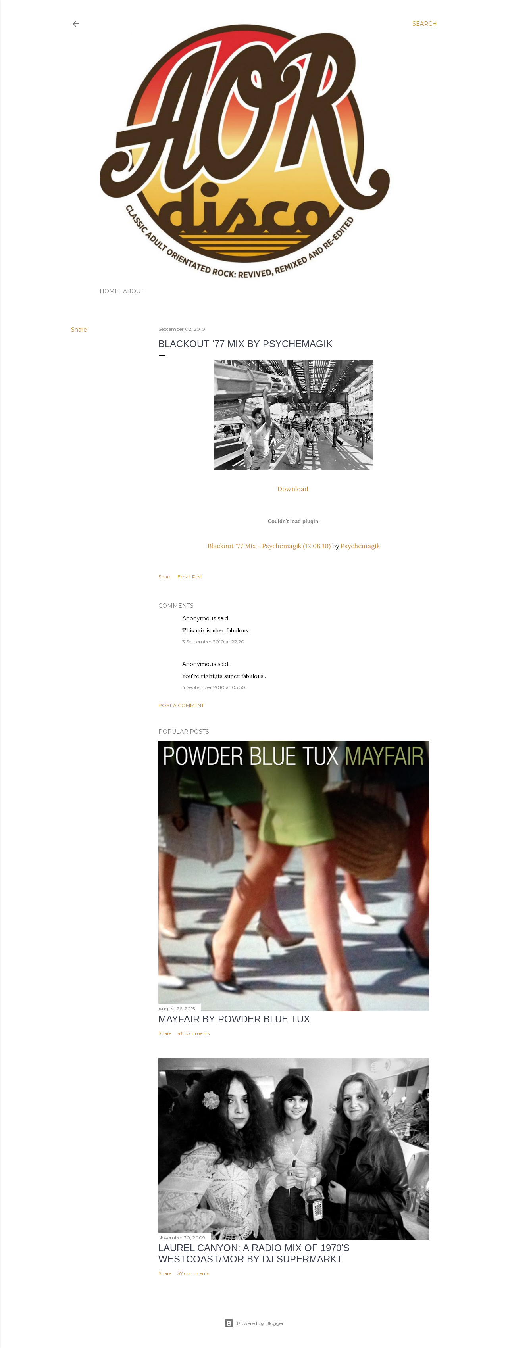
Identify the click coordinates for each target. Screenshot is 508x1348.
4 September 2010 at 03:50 (213, 687)
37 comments (193, 1273)
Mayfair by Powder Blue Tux (234, 1019)
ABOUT (133, 291)
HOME (109, 291)
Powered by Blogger (260, 1323)
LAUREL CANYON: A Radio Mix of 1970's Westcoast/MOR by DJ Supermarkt (254, 1253)
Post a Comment (181, 705)
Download (293, 489)
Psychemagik (360, 546)
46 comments (193, 1033)
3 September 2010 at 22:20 (213, 642)
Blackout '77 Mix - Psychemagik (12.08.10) (269, 546)
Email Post (189, 577)
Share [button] (79, 329)
